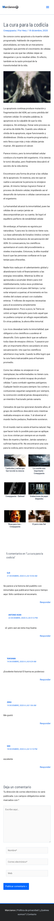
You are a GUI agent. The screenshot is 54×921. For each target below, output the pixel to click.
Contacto (31, 914)
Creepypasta (9, 30)
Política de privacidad (27, 910)
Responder (45, 602)
